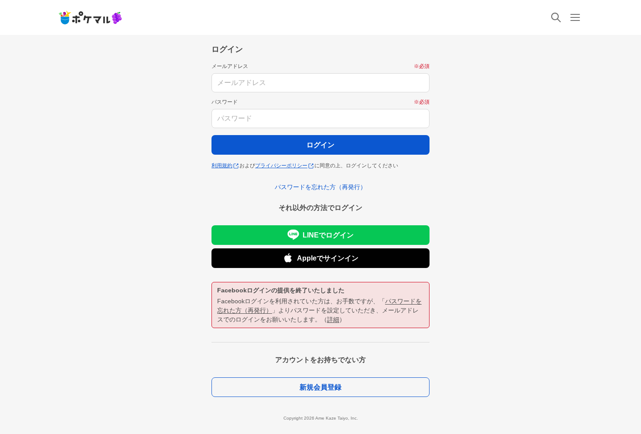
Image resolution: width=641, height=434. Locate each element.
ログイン (320, 145)
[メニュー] (575, 17)
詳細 (333, 319)
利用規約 (221, 166)
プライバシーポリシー (281, 166)
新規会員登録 (320, 387)
